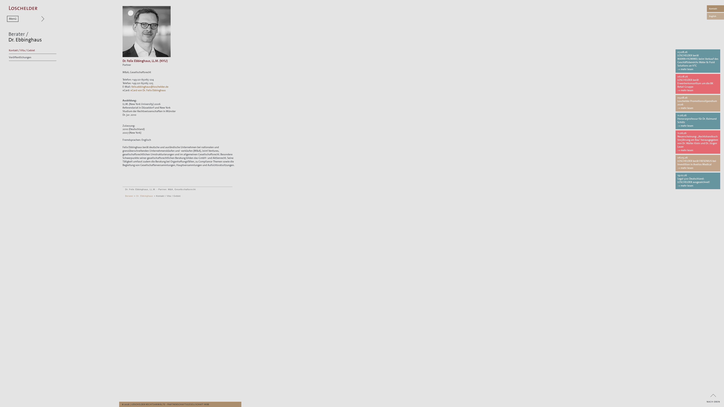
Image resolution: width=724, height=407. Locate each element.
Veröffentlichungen (20, 57)
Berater (16, 34)
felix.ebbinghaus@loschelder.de (149, 86)
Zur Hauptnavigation (35, 19)
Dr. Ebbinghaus (144, 196)
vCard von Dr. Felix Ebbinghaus (148, 90)
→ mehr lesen (685, 69)
